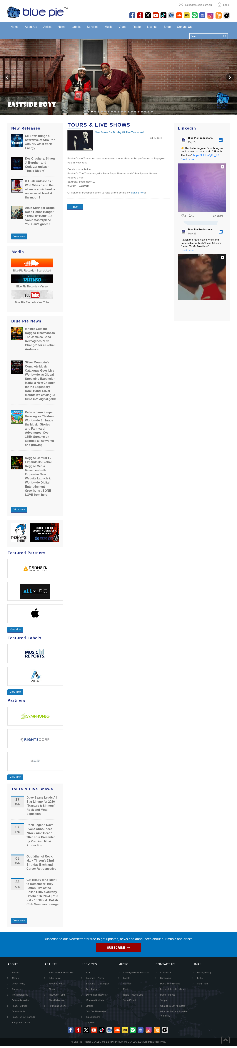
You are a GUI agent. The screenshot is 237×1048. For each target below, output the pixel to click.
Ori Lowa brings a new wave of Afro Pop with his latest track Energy (40, 142)
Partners (16, 989)
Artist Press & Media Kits (61, 972)
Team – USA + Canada (23, 1017)
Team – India (18, 1011)
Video (122, 26)
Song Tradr (202, 983)
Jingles (89, 1006)
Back (75, 206)
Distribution (92, 989)
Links (200, 978)
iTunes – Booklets (95, 1000)
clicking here (138, 192)
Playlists (127, 983)
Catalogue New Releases (136, 972)
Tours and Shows (57, 1006)
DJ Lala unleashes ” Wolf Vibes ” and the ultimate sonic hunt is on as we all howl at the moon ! (40, 189)
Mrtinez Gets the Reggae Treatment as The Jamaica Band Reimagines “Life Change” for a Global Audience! (40, 339)
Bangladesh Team (21, 1022)
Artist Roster (55, 978)
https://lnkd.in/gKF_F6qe (207, 155)
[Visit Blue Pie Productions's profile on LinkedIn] (184, 140)
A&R (88, 972)
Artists (47, 26)
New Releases (56, 1000)
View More (19, 236)
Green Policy (18, 983)
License (152, 26)
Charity (15, 978)
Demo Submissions (170, 983)
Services (92, 26)
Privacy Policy (204, 972)
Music (108, 26)
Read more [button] (187, 159)
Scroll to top (225, 1040)
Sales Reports (93, 1017)
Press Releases (20, 995)
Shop (167, 26)
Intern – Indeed (167, 995)
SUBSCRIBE (116, 947)
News (61, 26)
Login (226, 4)
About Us (31, 26)
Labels (76, 26)
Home (15, 26)
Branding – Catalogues (97, 983)
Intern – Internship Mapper (173, 989)
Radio (137, 26)
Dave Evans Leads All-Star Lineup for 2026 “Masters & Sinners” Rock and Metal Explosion (42, 805)
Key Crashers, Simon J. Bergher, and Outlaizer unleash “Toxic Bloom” (40, 164)
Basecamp (165, 978)
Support (164, 1000)
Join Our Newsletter (96, 1011)
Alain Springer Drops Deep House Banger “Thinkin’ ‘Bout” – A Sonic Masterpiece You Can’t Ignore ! (40, 216)
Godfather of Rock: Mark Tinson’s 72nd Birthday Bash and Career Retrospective (41, 862)
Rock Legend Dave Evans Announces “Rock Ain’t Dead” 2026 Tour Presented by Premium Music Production (41, 835)
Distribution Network (96, 995)
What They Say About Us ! (173, 1006)
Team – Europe (19, 1006)
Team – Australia (20, 1000)
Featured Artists (57, 983)
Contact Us (184, 26)
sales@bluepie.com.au (198, 4)
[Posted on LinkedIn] (220, 140)
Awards (16, 972)
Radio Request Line (133, 995)
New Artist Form (57, 995)
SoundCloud (129, 1000)
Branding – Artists (95, 978)
